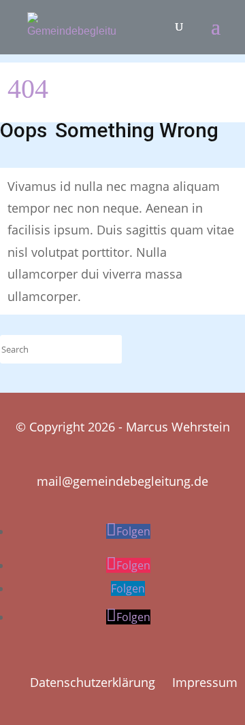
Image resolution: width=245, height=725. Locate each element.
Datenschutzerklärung (92, 682)
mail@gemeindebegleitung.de (122, 481)
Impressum (205, 682)
